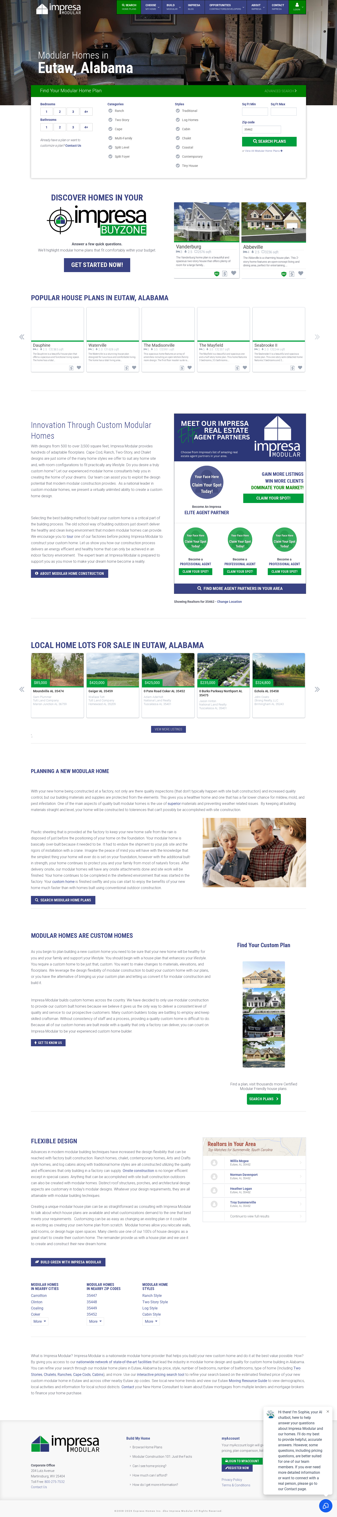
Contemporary (192, 156)
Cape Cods (82, 1374)
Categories (116, 104)
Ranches (65, 1374)
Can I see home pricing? (149, 1466)
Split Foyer (122, 156)
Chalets (50, 1374)
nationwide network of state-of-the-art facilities (114, 1362)
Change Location (229, 601)
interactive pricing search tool (160, 1374)
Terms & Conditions (236, 1485)
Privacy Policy (232, 1480)
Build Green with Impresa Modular (71, 1262)
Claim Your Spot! (273, 498)
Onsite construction (138, 1170)
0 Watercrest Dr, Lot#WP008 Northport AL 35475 (218, 693)
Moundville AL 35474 (158, 691)
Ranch (119, 111)
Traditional (189, 111)
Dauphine (41, 345)
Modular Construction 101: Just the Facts (162, 1456)
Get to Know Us (50, 1043)
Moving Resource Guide (248, 1381)
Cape (118, 129)
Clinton (36, 1302)
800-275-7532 (54, 1482)
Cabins (97, 1374)
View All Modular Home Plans (262, 150)
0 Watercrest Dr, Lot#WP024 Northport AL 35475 (273, 693)
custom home (63, 881)
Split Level (122, 147)
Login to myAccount (243, 1461)
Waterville (97, 345)
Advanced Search (280, 91)
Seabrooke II (265, 345)
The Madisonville (159, 345)
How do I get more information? (155, 1485)
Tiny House (190, 166)
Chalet (186, 138)
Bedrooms (47, 104)
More (38, 1321)
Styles (179, 104)
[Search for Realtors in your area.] (240, 437)
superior (174, 803)
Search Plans (271, 141)
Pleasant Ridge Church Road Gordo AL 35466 (52, 693)
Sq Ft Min (249, 104)
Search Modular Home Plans (65, 900)
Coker (35, 1314)
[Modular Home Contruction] (58, 9)
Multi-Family (123, 138)
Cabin (186, 129)
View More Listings (168, 729)
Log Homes (190, 120)
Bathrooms (48, 120)
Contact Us (39, 1487)
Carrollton (39, 1295)
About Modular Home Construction (72, 573)
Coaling (37, 1308)
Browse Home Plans (147, 1447)
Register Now (238, 1468)
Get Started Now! (97, 265)
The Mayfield (211, 345)
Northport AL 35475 (101, 691)
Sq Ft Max (278, 104)
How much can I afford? (150, 1475)
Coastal (187, 147)
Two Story (122, 120)
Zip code (248, 122)
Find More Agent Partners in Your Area (243, 588)
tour (70, 536)
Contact (128, 1387)
